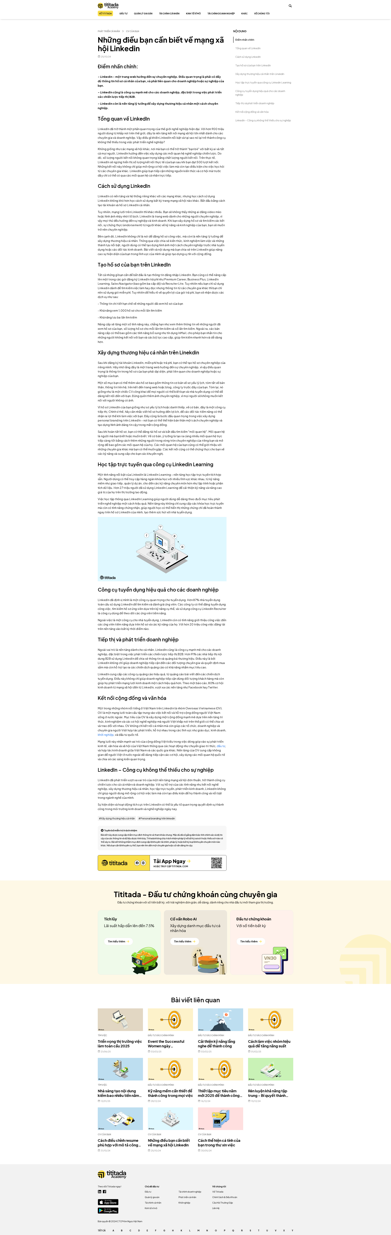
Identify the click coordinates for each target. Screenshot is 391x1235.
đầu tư (221, 746)
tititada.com (180, 866)
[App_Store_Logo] (108, 1202)
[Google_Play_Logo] (108, 1210)
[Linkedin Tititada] (99, 1191)
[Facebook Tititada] (104, 1191)
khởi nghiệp (106, 734)
